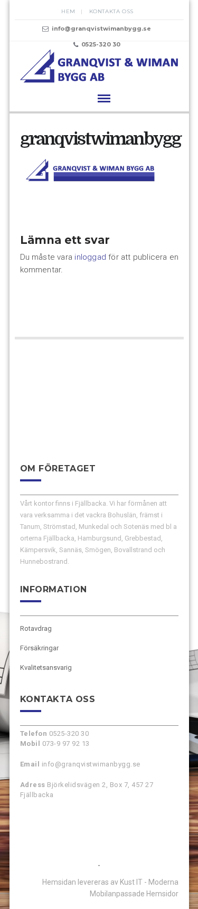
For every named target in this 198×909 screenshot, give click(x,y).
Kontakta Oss (111, 11)
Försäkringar (39, 648)
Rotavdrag (36, 628)
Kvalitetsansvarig (46, 667)
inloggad (90, 257)
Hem (68, 11)
